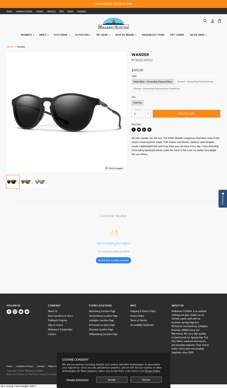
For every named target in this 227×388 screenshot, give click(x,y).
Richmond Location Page (101, 325)
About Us (51, 11)
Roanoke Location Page (101, 329)
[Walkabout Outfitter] (113, 23)
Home (9, 11)
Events (70, 11)
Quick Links (197, 34)
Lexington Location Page (101, 320)
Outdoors (82, 34)
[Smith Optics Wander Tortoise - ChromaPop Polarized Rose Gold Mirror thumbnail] (41, 181)
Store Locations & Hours (60, 315)
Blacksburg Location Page (102, 311)
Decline (146, 379)
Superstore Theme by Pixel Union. (23, 374)
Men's (43, 34)
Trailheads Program (57, 320)
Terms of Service (138, 320)
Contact (39, 11)
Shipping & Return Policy (143, 311)
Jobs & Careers (55, 325)
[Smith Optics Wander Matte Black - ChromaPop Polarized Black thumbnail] (12, 181)
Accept (111, 379)
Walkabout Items (153, 34)
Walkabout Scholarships (60, 329)
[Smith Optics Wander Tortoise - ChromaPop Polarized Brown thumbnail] (27, 181)
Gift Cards (177, 34)
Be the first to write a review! (113, 260)
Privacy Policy (152, 370)
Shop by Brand (125, 34)
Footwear (61, 34)
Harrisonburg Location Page (103, 315)
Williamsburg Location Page (103, 334)
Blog (61, 11)
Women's (26, 34)
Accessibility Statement (142, 325)
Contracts (81, 11)
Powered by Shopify (48, 374)
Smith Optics (144, 59)
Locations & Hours (24, 11)
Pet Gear (102, 34)
